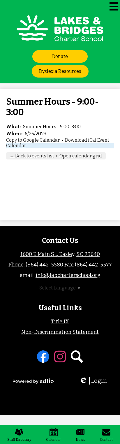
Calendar (16, 145)
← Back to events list (32, 156)
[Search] (77, 356)
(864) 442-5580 (45, 265)
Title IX (60, 321)
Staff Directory (19, 440)
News (80, 440)
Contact (106, 440)
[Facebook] (43, 356)
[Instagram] (60, 356)
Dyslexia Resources (60, 71)
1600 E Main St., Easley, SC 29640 (60, 254)
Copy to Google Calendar (33, 140)
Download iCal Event (87, 140)
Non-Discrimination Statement (60, 332)
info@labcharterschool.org (68, 275)
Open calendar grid (80, 156)
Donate (60, 56)
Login (95, 381)
